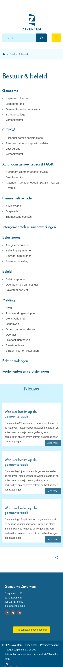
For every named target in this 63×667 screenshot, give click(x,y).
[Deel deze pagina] (57, 557)
